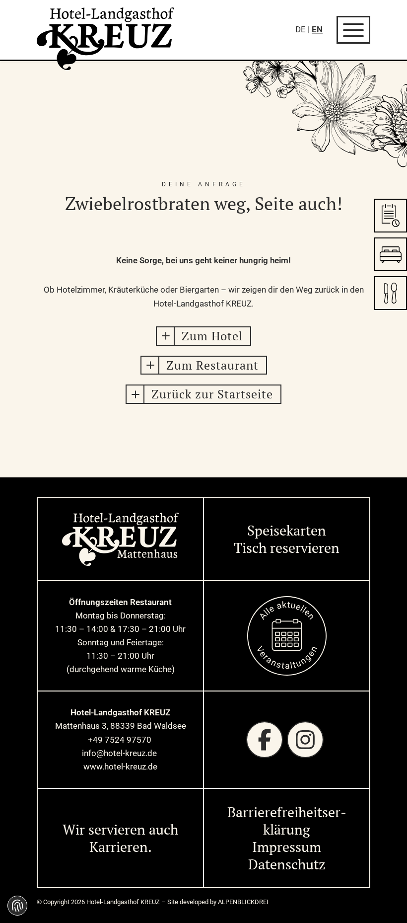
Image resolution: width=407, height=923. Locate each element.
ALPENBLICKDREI (243, 902)
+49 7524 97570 (120, 740)
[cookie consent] (17, 905)
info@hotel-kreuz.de (120, 753)
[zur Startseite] (106, 38)
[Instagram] (305, 739)
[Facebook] (264, 739)
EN (317, 29)
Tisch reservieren (286, 547)
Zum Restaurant (212, 365)
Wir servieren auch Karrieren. (120, 838)
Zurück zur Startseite (212, 394)
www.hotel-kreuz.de (120, 766)
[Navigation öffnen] (353, 30)
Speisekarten (286, 530)
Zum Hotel (212, 336)
